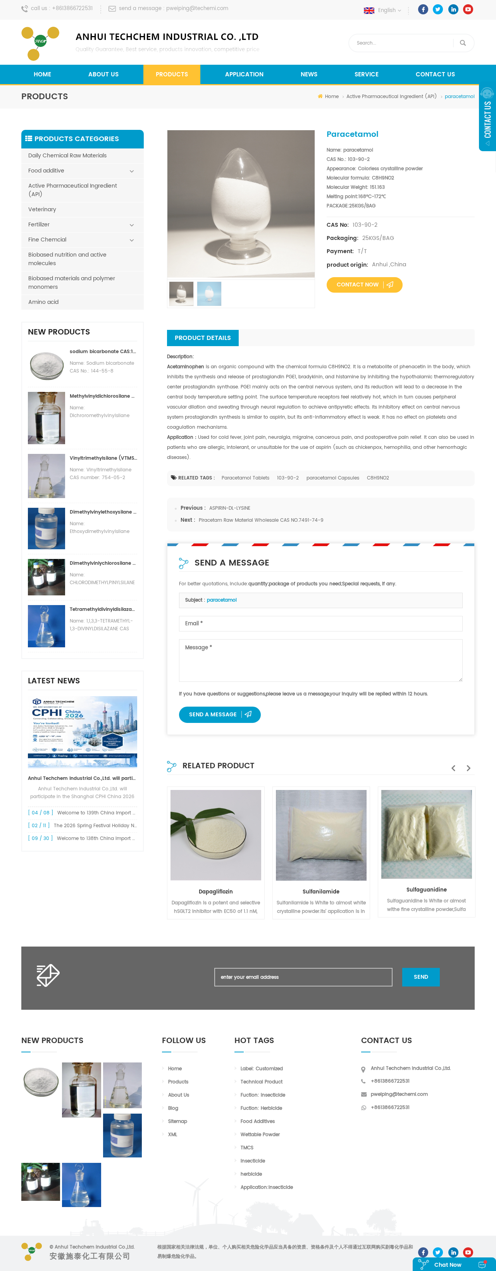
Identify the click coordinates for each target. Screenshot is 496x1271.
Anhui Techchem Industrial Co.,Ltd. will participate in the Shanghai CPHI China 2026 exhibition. (82, 778)
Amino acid (43, 302)
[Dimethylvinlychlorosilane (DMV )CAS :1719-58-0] (40, 1182)
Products (172, 74)
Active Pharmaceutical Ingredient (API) (391, 96)
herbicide (251, 1174)
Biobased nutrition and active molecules (67, 259)
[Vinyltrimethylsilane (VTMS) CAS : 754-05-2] (122, 1085)
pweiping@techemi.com (197, 9)
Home (42, 74)
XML (172, 1134)
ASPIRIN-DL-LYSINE (229, 508)
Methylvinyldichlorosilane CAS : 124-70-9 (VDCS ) (103, 396)
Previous (451, 764)
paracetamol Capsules (333, 478)
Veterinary (42, 209)
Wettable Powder (260, 1134)
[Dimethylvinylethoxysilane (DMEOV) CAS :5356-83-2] (122, 1135)
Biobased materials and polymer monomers (71, 282)
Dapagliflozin (216, 892)
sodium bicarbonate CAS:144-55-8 (103, 351)
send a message (213, 714)
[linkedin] (453, 9)
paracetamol (222, 600)
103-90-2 (288, 478)
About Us (103, 74)
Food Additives (258, 1121)
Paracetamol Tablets (245, 478)
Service (367, 74)
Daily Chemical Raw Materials (67, 155)
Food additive (46, 170)
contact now (358, 284)
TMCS (247, 1148)
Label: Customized (262, 1069)
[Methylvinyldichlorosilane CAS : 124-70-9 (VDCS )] (81, 1090)
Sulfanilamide (321, 892)
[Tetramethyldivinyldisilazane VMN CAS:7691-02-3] (81, 1185)
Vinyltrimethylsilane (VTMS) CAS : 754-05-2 (103, 458)
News (309, 74)
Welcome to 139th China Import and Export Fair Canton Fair (126, 813)
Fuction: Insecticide (263, 1095)
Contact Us (435, 74)
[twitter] (438, 9)
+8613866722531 (72, 9)
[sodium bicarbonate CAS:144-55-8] (40, 1080)
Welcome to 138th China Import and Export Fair (112, 838)
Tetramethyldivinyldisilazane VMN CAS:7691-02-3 (103, 609)
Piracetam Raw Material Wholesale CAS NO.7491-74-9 (261, 520)
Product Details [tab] (203, 338)
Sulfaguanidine (426, 890)
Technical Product (261, 1082)
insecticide (253, 1161)
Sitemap (177, 1121)
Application (244, 74)
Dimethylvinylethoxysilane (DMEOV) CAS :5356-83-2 (103, 512)
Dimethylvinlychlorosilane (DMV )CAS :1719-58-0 (103, 563)
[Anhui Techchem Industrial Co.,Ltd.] (141, 44)
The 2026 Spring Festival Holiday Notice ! (101, 826)
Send (421, 977)
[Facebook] (423, 9)
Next (467, 764)
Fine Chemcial (47, 239)
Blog (173, 1108)
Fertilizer (39, 224)
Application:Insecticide (267, 1187)
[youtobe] (468, 9)
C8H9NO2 (378, 478)
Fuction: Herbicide (261, 1108)
